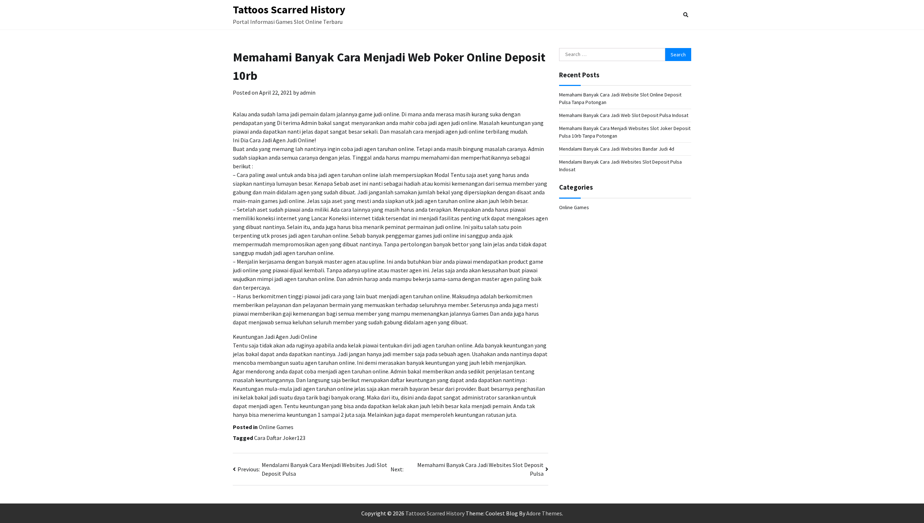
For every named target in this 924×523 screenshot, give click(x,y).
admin (307, 92)
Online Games (276, 427)
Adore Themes (544, 513)
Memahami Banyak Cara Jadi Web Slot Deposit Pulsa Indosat (623, 115)
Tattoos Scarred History (289, 9)
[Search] (685, 14)
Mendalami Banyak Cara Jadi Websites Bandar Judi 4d (616, 149)
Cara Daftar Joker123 (279, 437)
